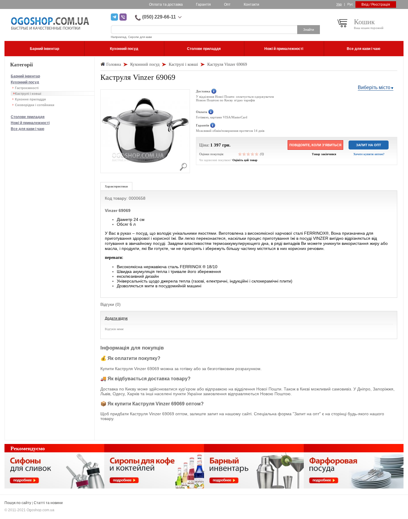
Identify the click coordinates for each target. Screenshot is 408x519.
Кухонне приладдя (30, 99)
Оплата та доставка (166, 4)
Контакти (251, 4)
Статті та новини (48, 503)
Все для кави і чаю (27, 129)
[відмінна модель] (257, 154)
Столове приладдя (28, 117)
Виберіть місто (374, 87)
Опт (227, 4)
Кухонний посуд (25, 82)
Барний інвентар (25, 76)
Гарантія (203, 4)
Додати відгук (116, 318)
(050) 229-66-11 (159, 16)
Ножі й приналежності (30, 123)
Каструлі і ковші (28, 93)
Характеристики (116, 186)
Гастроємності (27, 88)
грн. (226, 145)
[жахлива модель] (240, 154)
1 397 (215, 145)
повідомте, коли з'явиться (315, 145)
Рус (350, 4)
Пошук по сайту (17, 503)
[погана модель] (244, 154)
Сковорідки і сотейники (34, 105)
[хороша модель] (253, 154)
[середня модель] (248, 154)
